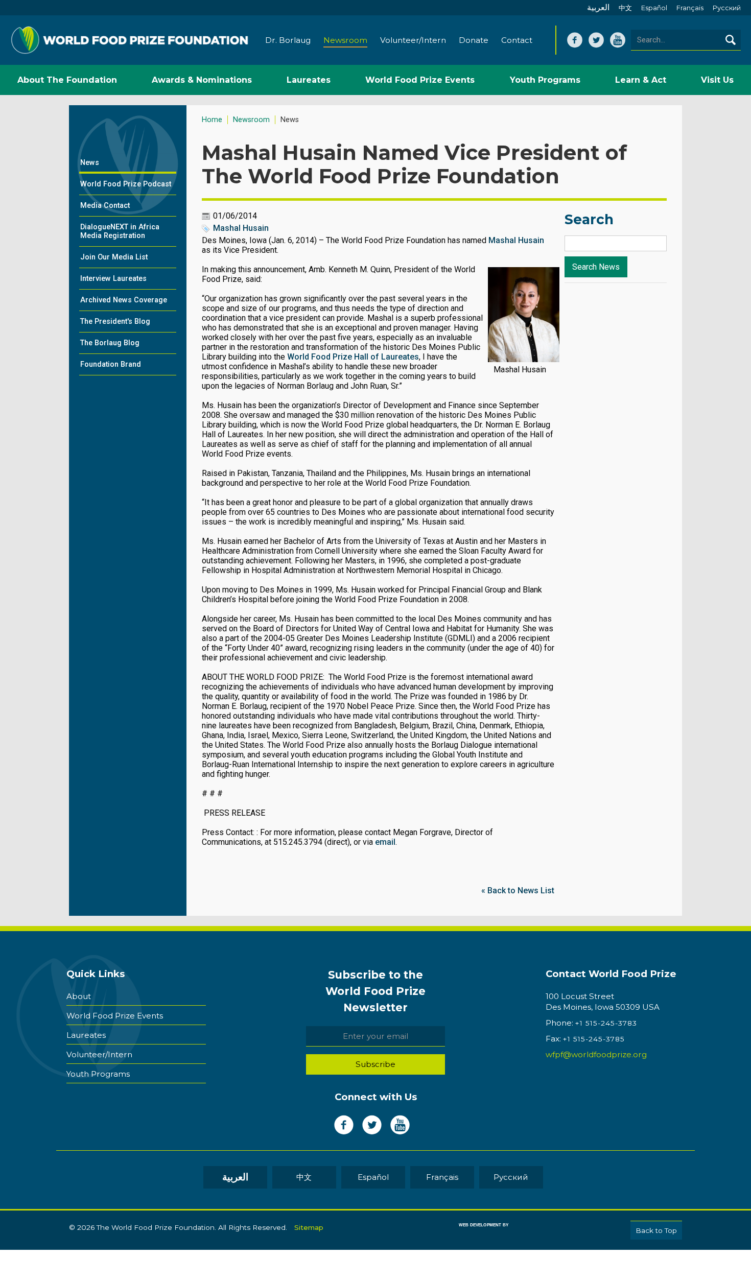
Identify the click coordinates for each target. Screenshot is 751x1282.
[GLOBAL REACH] (476, 1232)
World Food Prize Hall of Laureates (353, 357)
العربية (598, 7)
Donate (473, 40)
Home (212, 119)
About (78, 996)
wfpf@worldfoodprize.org (596, 1054)
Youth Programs (98, 1074)
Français (689, 8)
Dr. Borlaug (288, 40)
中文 (625, 8)
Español (654, 8)
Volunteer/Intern (413, 40)
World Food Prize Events (114, 1015)
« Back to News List (517, 890)
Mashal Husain (241, 228)
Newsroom (345, 40)
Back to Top (656, 1230)
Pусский (727, 8)
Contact (516, 40)
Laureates (86, 1035)
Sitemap (308, 1227)
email (385, 842)
